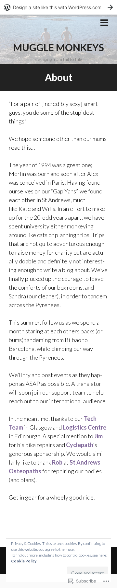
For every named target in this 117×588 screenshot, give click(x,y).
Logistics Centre (84, 427)
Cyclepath (79, 444)
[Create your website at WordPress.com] (58, 7)
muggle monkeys (58, 47)
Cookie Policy (23, 561)
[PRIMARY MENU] (104, 23)
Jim (98, 436)
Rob (57, 462)
